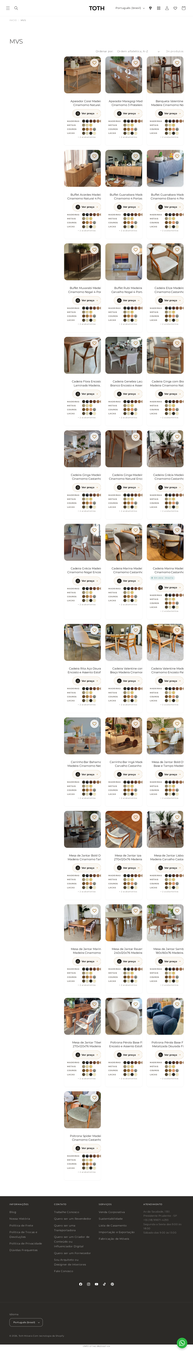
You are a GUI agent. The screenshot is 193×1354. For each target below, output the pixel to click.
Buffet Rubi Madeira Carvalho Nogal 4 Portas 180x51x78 (128, 290)
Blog (12, 1212)
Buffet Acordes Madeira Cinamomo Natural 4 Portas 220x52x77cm (86, 196)
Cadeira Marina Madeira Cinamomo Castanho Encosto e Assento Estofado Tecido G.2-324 (128, 570)
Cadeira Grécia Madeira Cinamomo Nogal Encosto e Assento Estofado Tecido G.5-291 (86, 570)
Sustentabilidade (111, 1218)
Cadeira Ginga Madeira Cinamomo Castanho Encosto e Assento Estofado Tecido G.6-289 (87, 477)
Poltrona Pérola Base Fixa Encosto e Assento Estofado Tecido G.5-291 (128, 1044)
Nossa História (19, 1218)
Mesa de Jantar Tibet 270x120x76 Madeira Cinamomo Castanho (87, 1044)
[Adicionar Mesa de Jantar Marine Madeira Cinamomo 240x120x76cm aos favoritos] (94, 911)
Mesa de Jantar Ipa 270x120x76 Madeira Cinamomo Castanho (128, 857)
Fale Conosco (63, 1271)
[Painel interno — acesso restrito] (159, 8)
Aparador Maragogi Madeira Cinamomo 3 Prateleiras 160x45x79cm (128, 103)
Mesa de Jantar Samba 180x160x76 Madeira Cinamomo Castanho (169, 951)
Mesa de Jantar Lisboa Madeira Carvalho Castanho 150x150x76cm (169, 857)
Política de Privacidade (25, 1243)
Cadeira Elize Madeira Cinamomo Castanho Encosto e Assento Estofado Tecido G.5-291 (169, 290)
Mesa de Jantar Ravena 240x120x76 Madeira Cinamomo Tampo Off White (128, 951)
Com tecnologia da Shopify (48, 1336)
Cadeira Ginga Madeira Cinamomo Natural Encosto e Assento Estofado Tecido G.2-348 (128, 477)
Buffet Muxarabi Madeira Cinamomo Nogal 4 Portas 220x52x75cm (86, 290)
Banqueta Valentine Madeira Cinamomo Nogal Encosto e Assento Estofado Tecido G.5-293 (169, 103)
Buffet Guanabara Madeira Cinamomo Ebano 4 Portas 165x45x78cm (169, 196)
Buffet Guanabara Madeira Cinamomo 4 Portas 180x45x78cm (128, 196)
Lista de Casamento (113, 1225)
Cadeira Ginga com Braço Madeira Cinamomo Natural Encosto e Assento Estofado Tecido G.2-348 (169, 383)
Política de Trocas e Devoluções (23, 1234)
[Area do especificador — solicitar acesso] (150, 8)
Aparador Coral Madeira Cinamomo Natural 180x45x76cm (86, 103)
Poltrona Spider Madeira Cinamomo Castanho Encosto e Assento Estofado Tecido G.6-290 (87, 1138)
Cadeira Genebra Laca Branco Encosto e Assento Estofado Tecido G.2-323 (128, 383)
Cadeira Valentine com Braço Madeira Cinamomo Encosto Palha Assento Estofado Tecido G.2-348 (128, 670)
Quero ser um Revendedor (72, 1218)
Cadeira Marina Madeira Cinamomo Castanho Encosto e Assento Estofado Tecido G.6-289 (169, 570)
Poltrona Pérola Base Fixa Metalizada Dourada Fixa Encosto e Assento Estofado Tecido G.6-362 (169, 1044)
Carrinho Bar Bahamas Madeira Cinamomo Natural (86, 764)
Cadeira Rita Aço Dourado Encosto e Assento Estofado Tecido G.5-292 (87, 670)
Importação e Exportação (117, 1232)
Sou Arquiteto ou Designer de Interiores (70, 1262)
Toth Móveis (25, 1336)
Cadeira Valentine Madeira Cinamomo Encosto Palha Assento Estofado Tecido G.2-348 (169, 670)
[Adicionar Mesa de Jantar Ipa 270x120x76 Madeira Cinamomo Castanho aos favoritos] (136, 817)
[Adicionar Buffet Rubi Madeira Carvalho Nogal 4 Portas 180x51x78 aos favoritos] (136, 250)
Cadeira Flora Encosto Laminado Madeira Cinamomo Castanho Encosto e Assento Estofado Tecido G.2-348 (87, 383)
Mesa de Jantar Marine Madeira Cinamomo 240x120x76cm (87, 951)
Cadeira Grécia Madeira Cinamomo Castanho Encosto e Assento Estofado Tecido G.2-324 (169, 477)
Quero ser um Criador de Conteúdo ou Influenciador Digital (72, 1241)
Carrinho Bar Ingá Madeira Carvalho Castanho (128, 764)
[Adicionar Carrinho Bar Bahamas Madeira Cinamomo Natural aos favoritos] (94, 724)
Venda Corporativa (112, 1212)
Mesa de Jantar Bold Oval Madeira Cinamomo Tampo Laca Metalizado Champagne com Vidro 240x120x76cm (87, 857)
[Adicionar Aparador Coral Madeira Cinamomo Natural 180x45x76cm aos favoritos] (94, 63)
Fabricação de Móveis (114, 1238)
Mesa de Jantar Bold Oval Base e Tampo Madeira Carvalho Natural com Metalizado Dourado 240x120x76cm (169, 764)
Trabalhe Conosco (66, 1212)
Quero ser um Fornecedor (72, 1253)
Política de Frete (21, 1225)
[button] (8, 8)
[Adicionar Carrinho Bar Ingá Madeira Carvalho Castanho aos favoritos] (136, 724)
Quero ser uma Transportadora (65, 1228)
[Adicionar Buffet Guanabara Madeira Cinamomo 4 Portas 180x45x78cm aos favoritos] (136, 156)
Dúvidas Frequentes (23, 1250)
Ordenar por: (104, 51)
